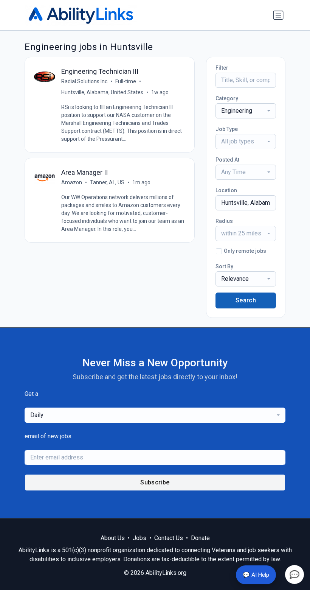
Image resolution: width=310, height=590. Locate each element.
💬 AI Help (256, 574)
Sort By (224, 266)
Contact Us (168, 538)
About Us (113, 538)
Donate (200, 538)
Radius (224, 221)
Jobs (139, 538)
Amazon (71, 182)
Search (246, 300)
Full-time (125, 81)
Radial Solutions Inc (84, 81)
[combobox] (245, 110)
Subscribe (155, 482)
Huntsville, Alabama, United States (102, 92)
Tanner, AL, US (107, 182)
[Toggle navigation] (278, 15)
